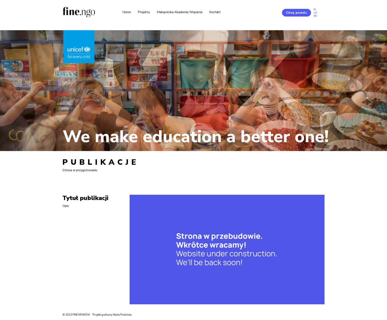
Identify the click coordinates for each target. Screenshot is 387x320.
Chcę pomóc (296, 12)
